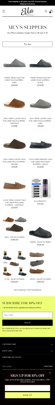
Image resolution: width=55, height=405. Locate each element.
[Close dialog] (50, 373)
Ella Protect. (40, 201)
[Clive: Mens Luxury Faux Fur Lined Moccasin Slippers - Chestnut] (14, 184)
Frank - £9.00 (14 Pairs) (40, 242)
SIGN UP (27, 395)
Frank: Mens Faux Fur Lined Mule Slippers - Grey (14, 80)
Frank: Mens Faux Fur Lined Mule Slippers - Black (40, 80)
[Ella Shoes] (27, 11)
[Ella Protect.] (40, 185)
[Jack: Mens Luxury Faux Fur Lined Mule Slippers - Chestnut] (14, 103)
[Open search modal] (45, 11)
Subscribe (48, 366)
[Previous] (4, 3)
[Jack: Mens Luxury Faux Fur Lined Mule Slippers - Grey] (40, 103)
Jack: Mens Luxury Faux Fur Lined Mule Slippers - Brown (14, 161)
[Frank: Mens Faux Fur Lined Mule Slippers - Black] (40, 62)
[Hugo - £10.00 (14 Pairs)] (40, 263)
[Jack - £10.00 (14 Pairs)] (14, 223)
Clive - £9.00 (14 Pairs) (14, 279)
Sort (29, 44)
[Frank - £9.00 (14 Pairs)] (40, 226)
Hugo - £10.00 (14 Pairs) (40, 279)
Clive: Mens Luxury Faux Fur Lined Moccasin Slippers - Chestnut (14, 202)
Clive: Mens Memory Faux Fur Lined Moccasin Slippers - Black (40, 161)
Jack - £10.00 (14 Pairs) (14, 237)
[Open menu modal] (3, 11)
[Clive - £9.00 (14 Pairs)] (14, 263)
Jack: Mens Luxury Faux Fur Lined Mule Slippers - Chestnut (14, 120)
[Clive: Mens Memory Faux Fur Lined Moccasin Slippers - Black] (40, 144)
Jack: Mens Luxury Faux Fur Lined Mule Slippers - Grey (40, 120)
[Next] (51, 3)
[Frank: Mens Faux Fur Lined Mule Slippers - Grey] (14, 62)
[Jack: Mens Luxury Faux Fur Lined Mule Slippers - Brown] (14, 144)
